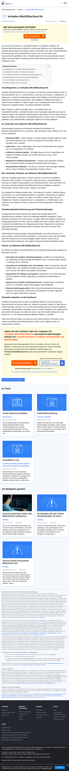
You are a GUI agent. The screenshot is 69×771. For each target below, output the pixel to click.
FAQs (48, 695)
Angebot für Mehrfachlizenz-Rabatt (49, 363)
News (54, 710)
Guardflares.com (11, 460)
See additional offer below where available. (15, 31)
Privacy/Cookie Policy (39, 31)
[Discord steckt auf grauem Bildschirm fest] (17, 549)
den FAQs (42, 617)
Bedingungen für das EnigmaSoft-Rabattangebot (15, 737)
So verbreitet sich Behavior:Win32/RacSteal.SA (18, 72)
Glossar (21, 719)
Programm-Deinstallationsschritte (15, 747)
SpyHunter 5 (39, 710)
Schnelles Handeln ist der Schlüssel (15, 83)
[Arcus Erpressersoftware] (17, 402)
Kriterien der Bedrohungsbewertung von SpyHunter (39, 747)
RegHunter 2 (5, 715)
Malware (20, 9)
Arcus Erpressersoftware (15, 413)
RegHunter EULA (6, 730)
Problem (6, 520)
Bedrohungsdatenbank (8, 9)
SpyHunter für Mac (41, 712)
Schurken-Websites (44, 417)
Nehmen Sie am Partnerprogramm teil (59, 713)
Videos (21, 716)
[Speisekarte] (65, 3)
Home (3, 747)
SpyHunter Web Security (8, 712)
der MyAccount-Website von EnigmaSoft (31, 665)
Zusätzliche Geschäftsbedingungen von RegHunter (28, 749)
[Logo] (7, 3)
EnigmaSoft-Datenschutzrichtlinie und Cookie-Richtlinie (16, 732)
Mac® (52, 368)
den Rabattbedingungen (49, 683)
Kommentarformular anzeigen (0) (13, 379)
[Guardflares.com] (17, 449)
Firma (55, 706)
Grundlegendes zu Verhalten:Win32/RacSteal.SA (19, 69)
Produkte (5, 706)
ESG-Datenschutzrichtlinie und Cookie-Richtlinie (14, 735)
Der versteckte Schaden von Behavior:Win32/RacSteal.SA (22, 74)
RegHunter (39, 717)
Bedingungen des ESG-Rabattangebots (12, 739)
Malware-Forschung (23, 707)
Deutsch (62, 3)
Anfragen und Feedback (59, 716)
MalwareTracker (23, 714)
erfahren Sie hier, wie (39, 634)
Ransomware (7, 417)
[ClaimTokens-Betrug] (51, 402)
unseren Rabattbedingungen (26, 695)
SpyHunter (4, 710)
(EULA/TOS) (21, 683)
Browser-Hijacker (23, 464)
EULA (28, 31)
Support (39, 706)
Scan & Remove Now (32, 36)
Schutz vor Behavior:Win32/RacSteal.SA (16, 80)
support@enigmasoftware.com (55, 663)
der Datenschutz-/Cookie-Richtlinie (48, 633)
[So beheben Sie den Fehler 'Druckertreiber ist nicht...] (51, 502)
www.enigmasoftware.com (19, 654)
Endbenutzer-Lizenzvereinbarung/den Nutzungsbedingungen (24, 633)
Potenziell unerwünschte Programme (16, 466)
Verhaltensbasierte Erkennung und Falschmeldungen (20, 77)
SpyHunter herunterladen (22, 363)
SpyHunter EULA (6, 727)
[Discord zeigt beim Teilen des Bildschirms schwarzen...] (17, 502)
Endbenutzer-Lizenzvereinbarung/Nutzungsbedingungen (48, 694)
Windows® (43, 368)
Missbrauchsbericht (58, 719)
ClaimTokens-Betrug (47, 413)
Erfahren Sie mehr (47, 768)
